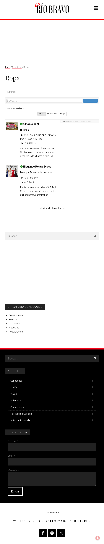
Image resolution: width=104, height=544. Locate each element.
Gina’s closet (31, 124)
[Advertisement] (52, 40)
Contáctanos (17, 407)
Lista (42, 114)
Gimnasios (14, 323)
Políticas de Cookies (21, 413)
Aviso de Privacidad (20, 420)
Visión (13, 394)
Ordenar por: (14, 108)
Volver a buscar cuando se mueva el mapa (77, 122)
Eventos (13, 319)
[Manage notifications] (97, 538)
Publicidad (16, 400)
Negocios (14, 327)
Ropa (26, 129)
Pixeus (84, 521)
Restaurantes (16, 331)
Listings (11, 91)
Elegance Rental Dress (37, 166)
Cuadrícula (53, 114)
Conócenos (16, 380)
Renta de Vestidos (42, 172)
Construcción (16, 315)
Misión (13, 387)
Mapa (63, 114)
